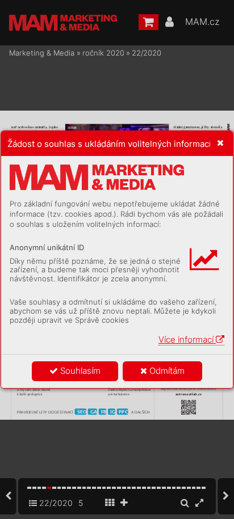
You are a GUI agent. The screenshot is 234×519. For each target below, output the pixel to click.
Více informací (187, 339)
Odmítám (166, 370)
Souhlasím (79, 370)
